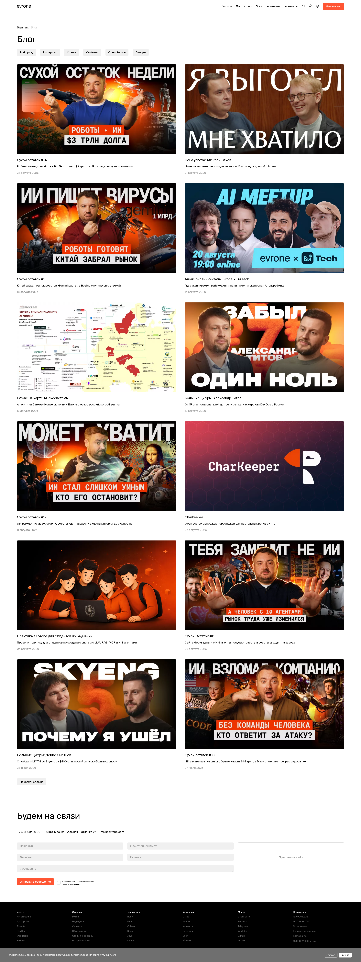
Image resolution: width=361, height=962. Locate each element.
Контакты (291, 6)
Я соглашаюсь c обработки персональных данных (78, 882)
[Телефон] (310, 9)
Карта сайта (300, 935)
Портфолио (244, 6)
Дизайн (21, 926)
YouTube (242, 931)
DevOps (21, 931)
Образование (79, 931)
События (92, 52)
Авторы (141, 52)
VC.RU (241, 940)
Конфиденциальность (305, 931)
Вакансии (188, 931)
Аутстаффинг (24, 916)
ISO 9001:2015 (300, 916)
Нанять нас (333, 6)
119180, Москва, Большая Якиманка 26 (70, 832)
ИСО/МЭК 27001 (302, 921)
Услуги (227, 6)
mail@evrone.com (112, 832)
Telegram (243, 926)
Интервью (50, 52)
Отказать (331, 955)
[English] (317, 9)
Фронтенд (22, 935)
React (130, 931)
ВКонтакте (244, 916)
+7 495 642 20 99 (28, 832)
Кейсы (186, 921)
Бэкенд (21, 940)
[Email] (303, 9)
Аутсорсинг (23, 921)
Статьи (71, 52)
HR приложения (81, 940)
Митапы (187, 940)
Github (241, 935)
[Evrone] (24, 6)
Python (130, 921)
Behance (242, 921)
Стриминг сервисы (82, 935)
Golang (131, 926)
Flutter (130, 940)
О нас (186, 916)
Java (129, 935)
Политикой (80, 881)
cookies (31, 954)
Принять (345, 955)
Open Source (117, 52)
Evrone (312, 941)
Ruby (130, 916)
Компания (273, 6)
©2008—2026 (300, 941)
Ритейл (76, 916)
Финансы (77, 926)
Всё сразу (26, 52)
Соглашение (300, 926)
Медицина (78, 921)
